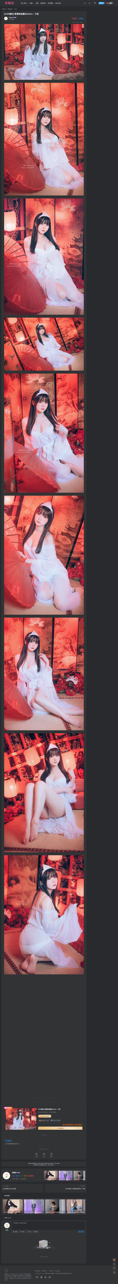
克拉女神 (58, 3)
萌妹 (31, 3)
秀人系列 (23, 3)
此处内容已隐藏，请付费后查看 (44, 1101)
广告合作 (50, 1271)
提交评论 (81, 1231)
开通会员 (110, 3)
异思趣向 (50, 3)
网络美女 (43, 3)
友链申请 (37, 1271)
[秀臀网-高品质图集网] (10, 1270)
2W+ (18, 1176)
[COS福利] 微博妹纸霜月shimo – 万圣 (21, 13)
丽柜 (37, 3)
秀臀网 (10, 17)
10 (26, 1176)
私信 (81, 18)
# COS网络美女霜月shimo (12, 1143)
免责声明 (44, 1271)
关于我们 (57, 1271)
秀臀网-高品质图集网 (50, 1273)
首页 (4, 9)
